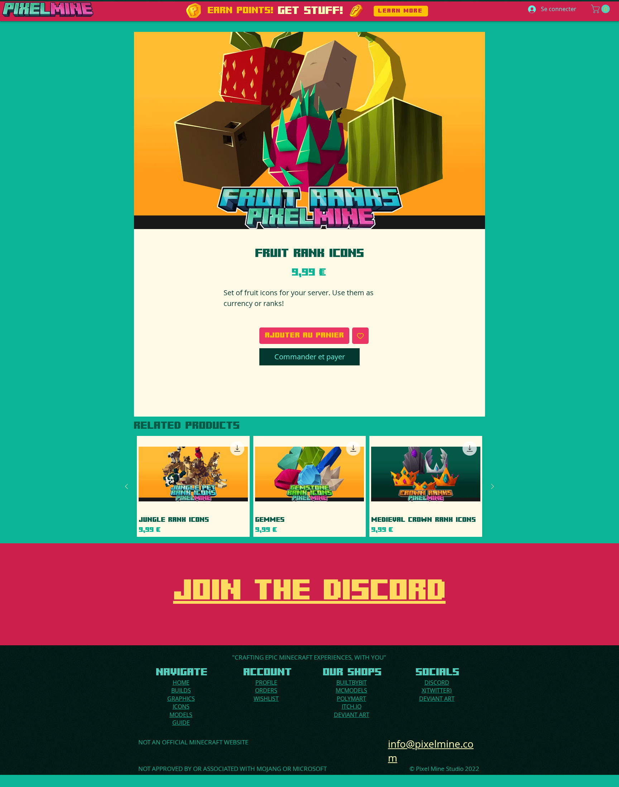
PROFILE (266, 682)
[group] (309, 486)
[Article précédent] (126, 486)
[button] (601, 9)
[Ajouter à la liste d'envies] (360, 335)
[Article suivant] (492, 486)
